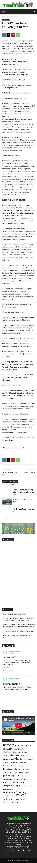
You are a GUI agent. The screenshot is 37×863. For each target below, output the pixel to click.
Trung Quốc (17, 786)
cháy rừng (24, 755)
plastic (17, 776)
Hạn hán (21, 762)
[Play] (5, 733)
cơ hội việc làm (28, 759)
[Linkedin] (13, 850)
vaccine (26, 786)
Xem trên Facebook (8, 670)
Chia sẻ (6, 673)
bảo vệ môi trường (10, 752)
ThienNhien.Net (14, 652)
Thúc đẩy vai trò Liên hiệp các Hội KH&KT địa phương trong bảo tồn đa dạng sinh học (18, 619)
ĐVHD (20, 795)
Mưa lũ (11, 772)
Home (3, 16)
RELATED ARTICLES (10, 482)
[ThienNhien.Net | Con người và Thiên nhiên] (18, 5)
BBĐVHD (8, 745)
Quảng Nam (24, 776)
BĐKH (21, 749)
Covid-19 (17, 759)
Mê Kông (26, 769)
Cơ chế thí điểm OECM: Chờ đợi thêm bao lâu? (18, 631)
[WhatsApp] (18, 35)
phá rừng (8, 775)
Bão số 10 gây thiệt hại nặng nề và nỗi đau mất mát (19, 637)
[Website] (29, 850)
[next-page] (6, 518)
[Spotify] (24, 850)
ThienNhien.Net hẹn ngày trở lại (14, 614)
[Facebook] (4, 35)
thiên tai (7, 782)
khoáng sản (20, 766)
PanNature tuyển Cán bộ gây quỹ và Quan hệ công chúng (23, 492)
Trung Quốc (7, 786)
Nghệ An (21, 772)
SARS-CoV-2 (18, 779)
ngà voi (27, 772)
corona (6, 759)
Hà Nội (14, 762)
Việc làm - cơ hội (12, 16)
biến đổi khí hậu (23, 746)
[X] (8, 35)
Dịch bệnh (6, 762)
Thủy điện (18, 782)
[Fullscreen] (32, 733)
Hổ (25, 762)
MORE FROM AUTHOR (11, 484)
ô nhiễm (6, 796)
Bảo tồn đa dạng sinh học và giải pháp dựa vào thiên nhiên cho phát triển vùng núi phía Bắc (19, 626)
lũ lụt (20, 769)
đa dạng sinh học (11, 799)
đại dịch (23, 799)
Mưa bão (5, 772)
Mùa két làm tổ (29, 473)
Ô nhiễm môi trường (14, 792)
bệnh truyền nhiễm (11, 755)
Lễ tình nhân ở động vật (9, 474)
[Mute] (29, 733)
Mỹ (16, 772)
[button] (3, 11)
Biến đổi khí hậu (10, 749)
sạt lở (25, 779)
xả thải (31, 786)
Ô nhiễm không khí (8, 789)
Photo (8, 667)
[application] (18, 725)
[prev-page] (3, 518)
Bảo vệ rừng (22, 752)
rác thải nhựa (8, 779)
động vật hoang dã (10, 802)
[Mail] (19, 850)
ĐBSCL (13, 796)
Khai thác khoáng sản (9, 766)
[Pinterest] (13, 35)
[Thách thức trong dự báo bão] (7, 501)
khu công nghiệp (10, 769)
